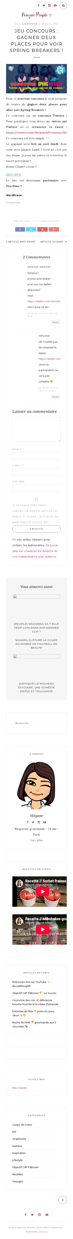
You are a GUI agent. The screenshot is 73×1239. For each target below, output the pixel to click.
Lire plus (36, 840)
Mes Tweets (19, 1088)
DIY (14, 1132)
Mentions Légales (37, 1232)
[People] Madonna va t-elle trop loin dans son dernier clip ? (36, 627)
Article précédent (22, 242)
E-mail (18, 465)
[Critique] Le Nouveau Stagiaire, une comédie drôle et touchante (36, 687)
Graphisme (19, 1139)
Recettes (17, 1174)
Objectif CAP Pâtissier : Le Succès (34, 993)
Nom (16, 449)
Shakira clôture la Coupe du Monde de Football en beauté (36, 644)
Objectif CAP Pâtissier (25, 1167)
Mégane (25, 221)
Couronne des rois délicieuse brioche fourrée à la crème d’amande (35, 1002)
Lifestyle (30, 24)
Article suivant (53, 242)
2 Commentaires (47, 221)
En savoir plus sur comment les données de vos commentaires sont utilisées (35, 550)
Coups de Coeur (22, 1124)
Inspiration (19, 1153)
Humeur (17, 1146)
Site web (18, 481)
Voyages (17, 1181)
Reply (56, 322)
